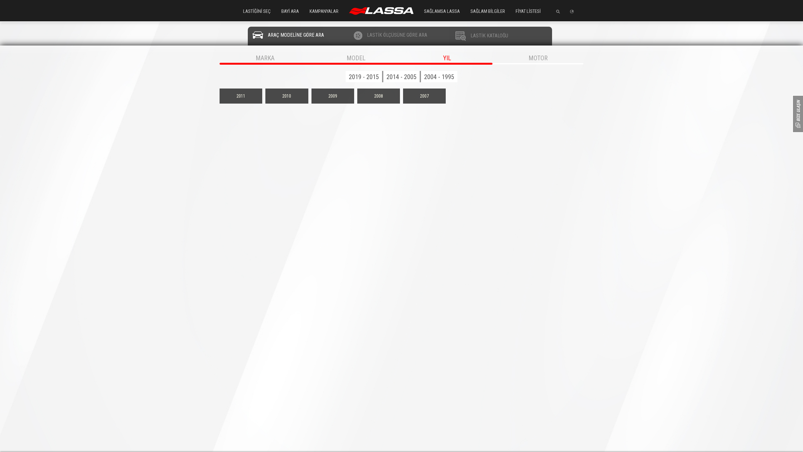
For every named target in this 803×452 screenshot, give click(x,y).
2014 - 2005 (401, 77)
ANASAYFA (381, 11)
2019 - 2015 (364, 77)
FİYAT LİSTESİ (528, 11)
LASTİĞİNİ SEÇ (257, 11)
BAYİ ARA (290, 11)
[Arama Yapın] (555, 11)
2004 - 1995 (439, 77)
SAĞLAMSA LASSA (442, 11)
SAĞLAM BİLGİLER (488, 11)
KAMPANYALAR (324, 11)
